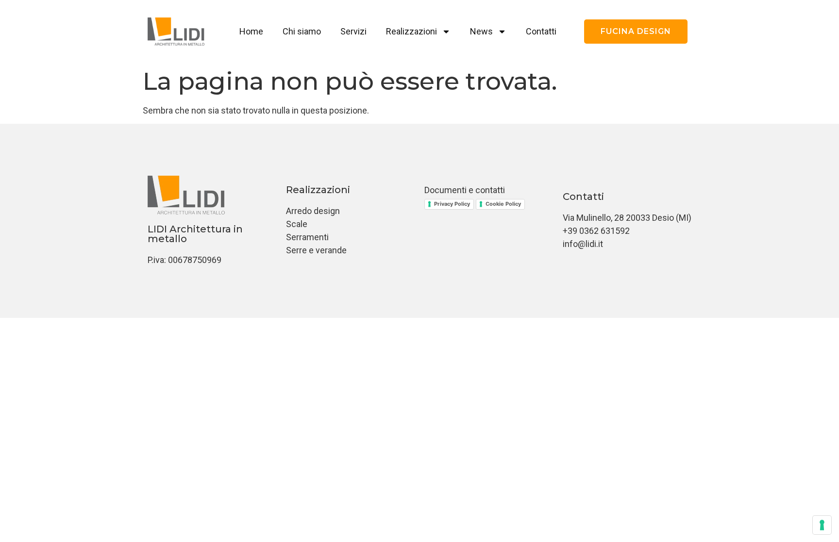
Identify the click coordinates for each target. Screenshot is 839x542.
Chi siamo (302, 31)
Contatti (541, 31)
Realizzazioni (411, 31)
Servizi (353, 31)
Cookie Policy (503, 203)
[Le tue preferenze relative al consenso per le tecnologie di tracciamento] (822, 525)
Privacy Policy (452, 203)
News (481, 31)
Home (251, 31)
